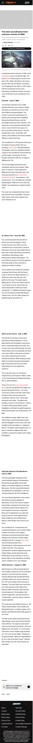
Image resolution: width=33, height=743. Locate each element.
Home (3, 694)
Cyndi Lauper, (12, 147)
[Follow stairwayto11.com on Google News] (28, 687)
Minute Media (10, 731)
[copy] (12, 45)
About (3, 708)
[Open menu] (3, 3)
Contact (4, 711)
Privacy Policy (20, 717)
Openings (18, 708)
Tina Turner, (25, 540)
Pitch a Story (5, 717)
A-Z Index (4, 727)
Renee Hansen (8, 42)
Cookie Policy (19, 720)
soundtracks (6, 76)
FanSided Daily (20, 714)
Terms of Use (5, 720)
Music (8, 694)
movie (8, 78)
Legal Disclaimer (7, 724)
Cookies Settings (21, 727)
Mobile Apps (5, 714)
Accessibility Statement (23, 724)
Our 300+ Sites (20, 711)
